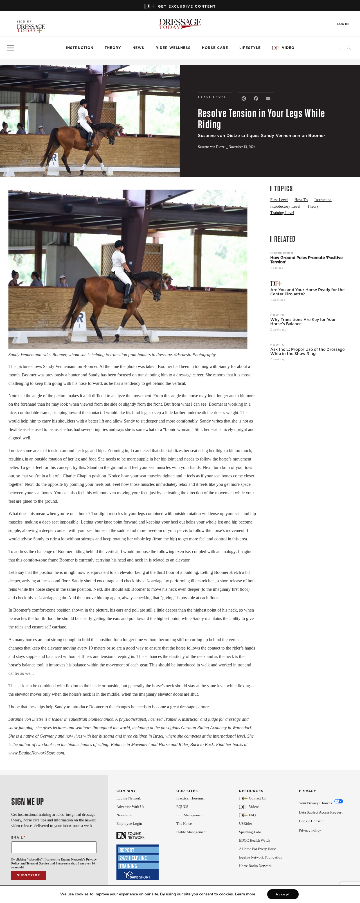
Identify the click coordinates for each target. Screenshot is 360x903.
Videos (254, 807)
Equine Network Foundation (260, 857)
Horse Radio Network (255, 866)
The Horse (184, 823)
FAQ (252, 815)
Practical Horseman (191, 798)
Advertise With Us (130, 807)
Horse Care (215, 48)
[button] (244, 99)
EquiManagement (190, 815)
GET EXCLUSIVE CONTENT (187, 6)
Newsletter (124, 815)
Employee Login (129, 823)
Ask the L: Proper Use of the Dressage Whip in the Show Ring (307, 351)
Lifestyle (250, 48)
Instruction (79, 48)
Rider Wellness (173, 48)
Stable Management (191, 832)
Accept (283, 894)
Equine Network (128, 798)
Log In (343, 24)
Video (288, 48)
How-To (277, 314)
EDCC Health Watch (254, 840)
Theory (113, 48)
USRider (245, 823)
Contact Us (257, 798)
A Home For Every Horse (257, 849)
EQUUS (182, 807)
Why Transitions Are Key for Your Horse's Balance (303, 322)
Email (18, 837)
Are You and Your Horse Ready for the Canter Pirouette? (307, 292)
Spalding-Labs (250, 832)
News (138, 48)
